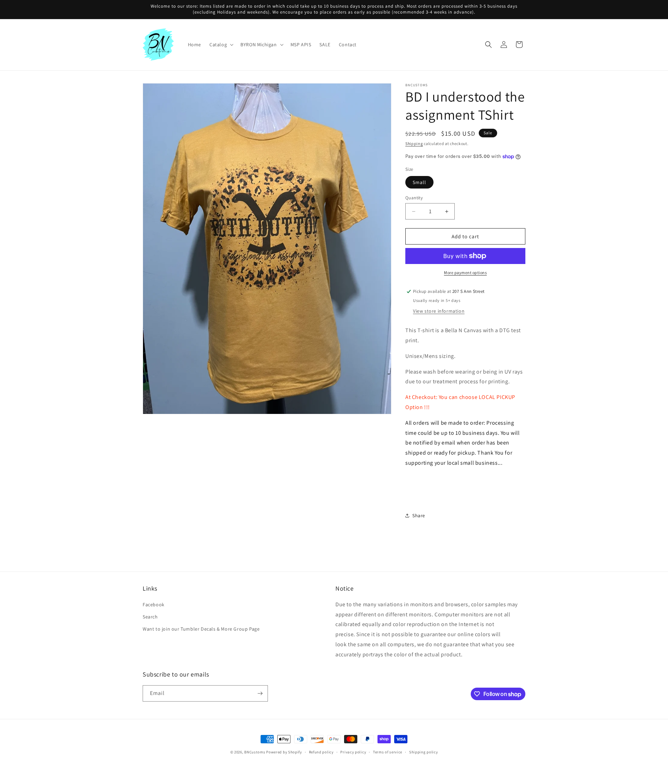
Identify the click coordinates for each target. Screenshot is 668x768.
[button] (220, 44)
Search (150, 617)
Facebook (154, 604)
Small (419, 182)
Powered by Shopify (284, 752)
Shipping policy (423, 752)
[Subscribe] (260, 693)
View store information (438, 311)
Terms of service (387, 752)
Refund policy (321, 752)
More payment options (465, 272)
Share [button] (418, 515)
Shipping (414, 143)
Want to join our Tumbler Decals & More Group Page (201, 629)
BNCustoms (254, 752)
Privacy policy (353, 752)
